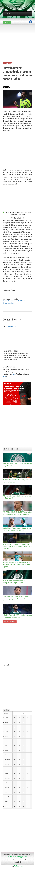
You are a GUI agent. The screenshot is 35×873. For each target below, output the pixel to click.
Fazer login (7, 22)
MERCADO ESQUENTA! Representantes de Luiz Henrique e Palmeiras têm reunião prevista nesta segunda (17, 565)
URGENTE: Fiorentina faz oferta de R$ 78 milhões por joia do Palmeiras (17, 481)
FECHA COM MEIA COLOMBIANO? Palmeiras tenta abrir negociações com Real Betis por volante (17, 513)
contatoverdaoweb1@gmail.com (17, 857)
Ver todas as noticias (9, 622)
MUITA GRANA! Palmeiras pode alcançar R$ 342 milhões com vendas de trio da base (17, 529)
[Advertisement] (19, 2)
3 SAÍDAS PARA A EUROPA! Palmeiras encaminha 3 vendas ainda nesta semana (17, 616)
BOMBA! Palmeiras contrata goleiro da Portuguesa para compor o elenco (14, 582)
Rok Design (20, 860)
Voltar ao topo (18, 866)
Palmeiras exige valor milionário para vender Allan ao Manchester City (17, 497)
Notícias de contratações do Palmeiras (14, 301)
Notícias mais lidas (8, 303)
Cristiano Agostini (11, 326)
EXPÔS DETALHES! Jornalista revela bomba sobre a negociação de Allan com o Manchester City (17, 599)
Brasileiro (6, 710)
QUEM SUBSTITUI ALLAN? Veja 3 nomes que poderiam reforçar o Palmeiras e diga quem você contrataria (17, 546)
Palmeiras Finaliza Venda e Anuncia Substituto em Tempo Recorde (17, 465)
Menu (8, 14)
